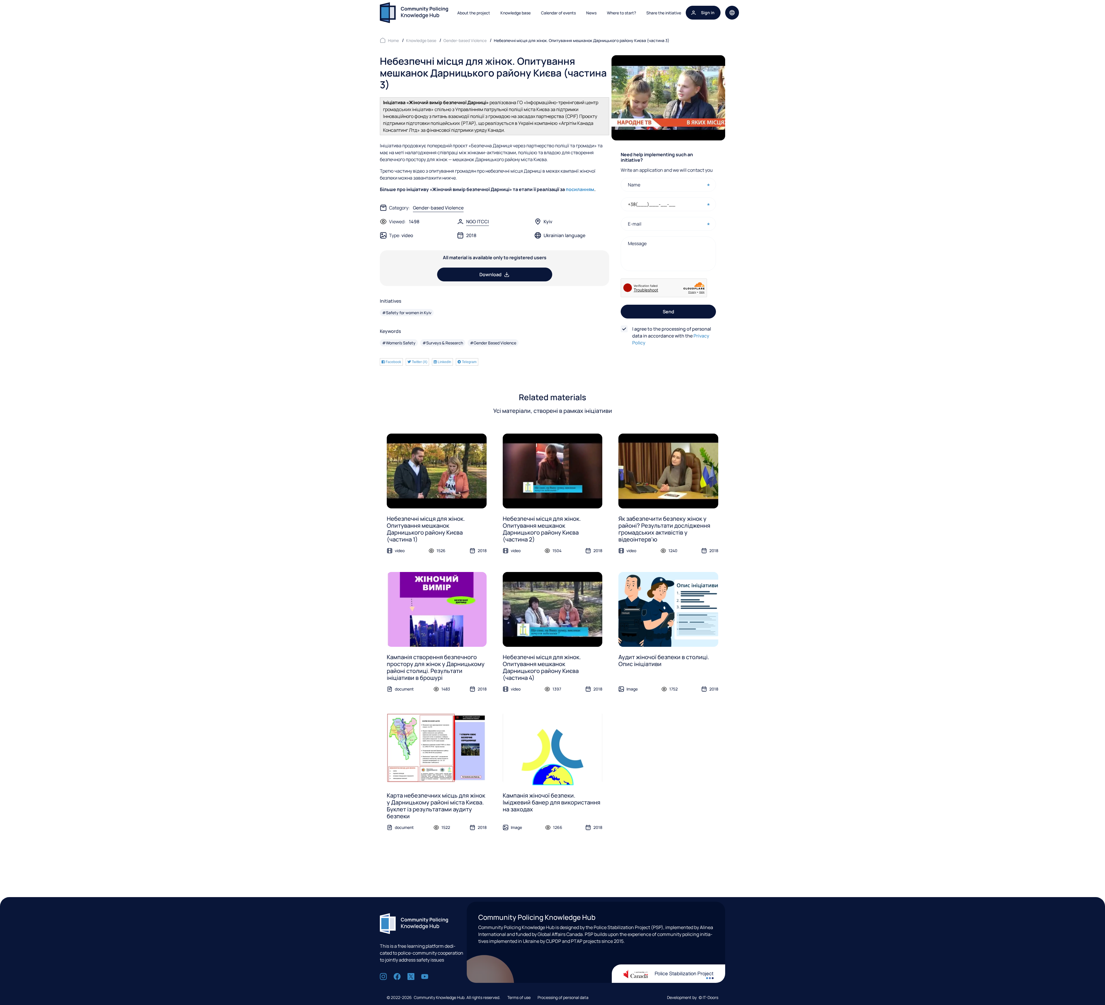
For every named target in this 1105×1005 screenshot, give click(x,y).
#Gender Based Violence (493, 343)
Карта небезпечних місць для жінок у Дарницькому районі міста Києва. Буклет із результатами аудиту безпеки (436, 806)
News (591, 13)
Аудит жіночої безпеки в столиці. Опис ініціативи (663, 660)
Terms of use (519, 997)
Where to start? (621, 13)
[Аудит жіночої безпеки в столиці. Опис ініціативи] (668, 609)
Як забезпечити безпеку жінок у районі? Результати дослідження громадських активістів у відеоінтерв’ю (664, 529)
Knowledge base (515, 13)
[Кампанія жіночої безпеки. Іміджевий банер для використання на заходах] (553, 747)
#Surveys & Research (442, 343)
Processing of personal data (563, 997)
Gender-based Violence (438, 208)
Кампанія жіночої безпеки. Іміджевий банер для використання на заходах (551, 802)
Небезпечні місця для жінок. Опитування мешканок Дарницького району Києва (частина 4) (542, 667)
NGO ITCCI (477, 221)
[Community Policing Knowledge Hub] (414, 12)
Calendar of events (558, 13)
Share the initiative (663, 13)
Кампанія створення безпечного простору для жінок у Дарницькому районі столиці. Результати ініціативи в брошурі (436, 667)
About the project (473, 13)
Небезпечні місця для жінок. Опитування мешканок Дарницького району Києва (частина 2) (542, 529)
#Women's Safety (399, 343)
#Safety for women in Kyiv (406, 312)
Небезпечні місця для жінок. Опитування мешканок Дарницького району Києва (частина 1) (426, 529)
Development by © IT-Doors (692, 997)
